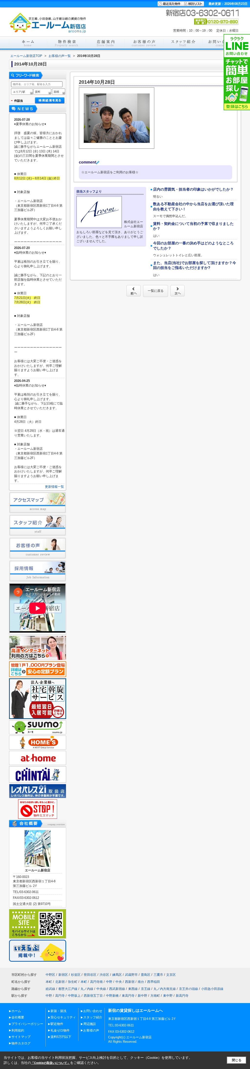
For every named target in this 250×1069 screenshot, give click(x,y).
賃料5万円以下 (61, 1037)
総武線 (50, 989)
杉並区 (76, 975)
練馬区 (117, 975)
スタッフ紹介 (92, 1017)
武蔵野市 (131, 975)
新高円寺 (182, 995)
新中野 (142, 995)
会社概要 (17, 1017)
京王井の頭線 (188, 989)
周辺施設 (89, 1024)
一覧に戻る (156, 291)
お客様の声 (91, 1030)
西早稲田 (153, 982)
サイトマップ (21, 1037)
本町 (49, 982)
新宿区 (63, 975)
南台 (141, 982)
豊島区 (145, 975)
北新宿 (60, 982)
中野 (109, 982)
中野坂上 (74, 995)
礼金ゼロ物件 (60, 1030)
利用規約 (17, 1030)
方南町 (155, 995)
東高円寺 (128, 995)
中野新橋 (112, 995)
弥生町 (72, 982)
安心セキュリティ (63, 1017)
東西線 (133, 989)
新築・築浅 (58, 1011)
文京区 (171, 975)
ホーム (16, 1011)
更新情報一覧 (54, 486)
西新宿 (130, 982)
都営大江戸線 (67, 989)
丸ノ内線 (87, 989)
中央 (118, 982)
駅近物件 (57, 1024)
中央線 (101, 989)
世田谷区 (90, 975)
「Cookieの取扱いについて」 (50, 1063)
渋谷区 (104, 975)
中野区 (50, 975)
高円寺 (60, 995)
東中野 (168, 995)
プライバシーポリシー (27, 1024)
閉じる (236, 1060)
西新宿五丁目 (93, 995)
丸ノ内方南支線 (165, 989)
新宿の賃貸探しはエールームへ (135, 1010)
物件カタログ (21, 1043)
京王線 (145, 989)
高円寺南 (96, 982)
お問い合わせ (92, 1011)
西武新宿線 (117, 989)
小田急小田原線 (212, 989)
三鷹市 (158, 975)
